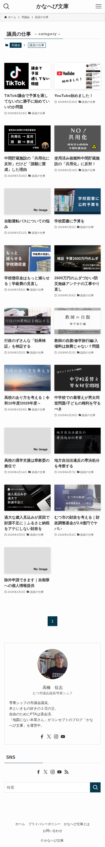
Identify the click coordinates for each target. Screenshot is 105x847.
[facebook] (42, 736)
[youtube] (63, 736)
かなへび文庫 (52, 6)
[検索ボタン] (6, 6)
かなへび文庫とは (77, 824)
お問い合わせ (52, 830)
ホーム (20, 824)
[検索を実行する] (95, 787)
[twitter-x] (49, 736)
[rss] (66, 772)
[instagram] (56, 736)
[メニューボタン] (98, 6)
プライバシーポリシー (44, 824)
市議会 (15, 45)
